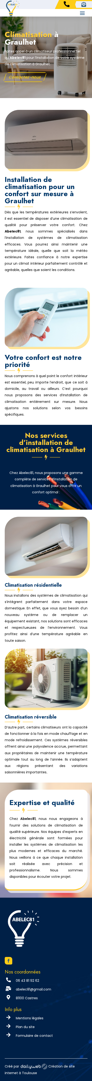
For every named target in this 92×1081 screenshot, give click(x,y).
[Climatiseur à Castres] (46, 574)
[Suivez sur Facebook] (8, 961)
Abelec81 (17, 57)
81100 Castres (27, 998)
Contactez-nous (25, 77)
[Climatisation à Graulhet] (46, 167)
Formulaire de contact (34, 1035)
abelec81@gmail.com (33, 989)
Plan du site (25, 1027)
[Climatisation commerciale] (46, 706)
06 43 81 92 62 (27, 980)
